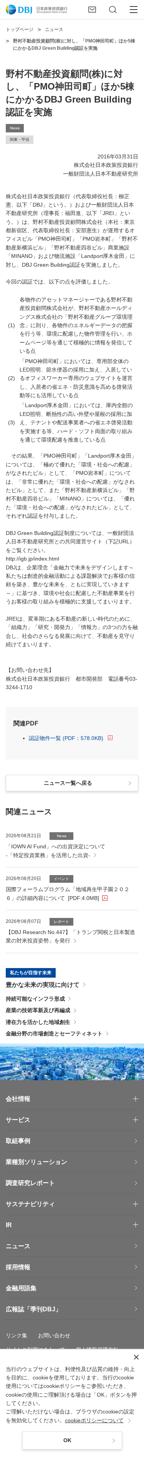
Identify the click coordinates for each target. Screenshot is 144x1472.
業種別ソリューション (36, 1162)
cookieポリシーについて (94, 1420)
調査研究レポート (30, 1183)
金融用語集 (21, 1288)
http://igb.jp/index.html (32, 559)
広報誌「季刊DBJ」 (33, 1309)
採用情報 (18, 1267)
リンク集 (16, 1335)
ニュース (18, 1246)
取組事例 (18, 1141)
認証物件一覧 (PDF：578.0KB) (66, 738)
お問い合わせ (54, 1335)
